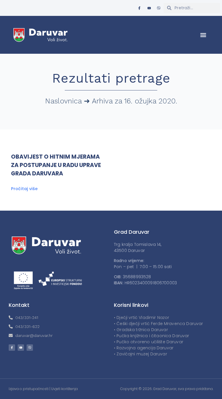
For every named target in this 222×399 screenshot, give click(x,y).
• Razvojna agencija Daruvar (143, 348)
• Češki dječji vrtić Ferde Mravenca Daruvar (158, 323)
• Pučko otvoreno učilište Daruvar (148, 342)
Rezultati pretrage (111, 78)
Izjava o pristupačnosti (29, 388)
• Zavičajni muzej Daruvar (140, 354)
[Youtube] (149, 8)
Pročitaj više (24, 189)
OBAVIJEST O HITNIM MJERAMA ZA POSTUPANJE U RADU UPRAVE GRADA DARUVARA (56, 165)
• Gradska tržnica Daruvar (141, 330)
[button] (203, 35)
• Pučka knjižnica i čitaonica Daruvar (151, 336)
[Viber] (159, 8)
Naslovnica (63, 101)
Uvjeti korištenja (64, 388)
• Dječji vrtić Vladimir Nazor (141, 317)
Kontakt (19, 305)
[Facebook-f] (139, 8)
